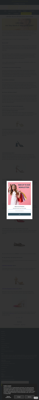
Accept (19, 396)
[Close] (31, 182)
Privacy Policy (8, 393)
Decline (29, 396)
